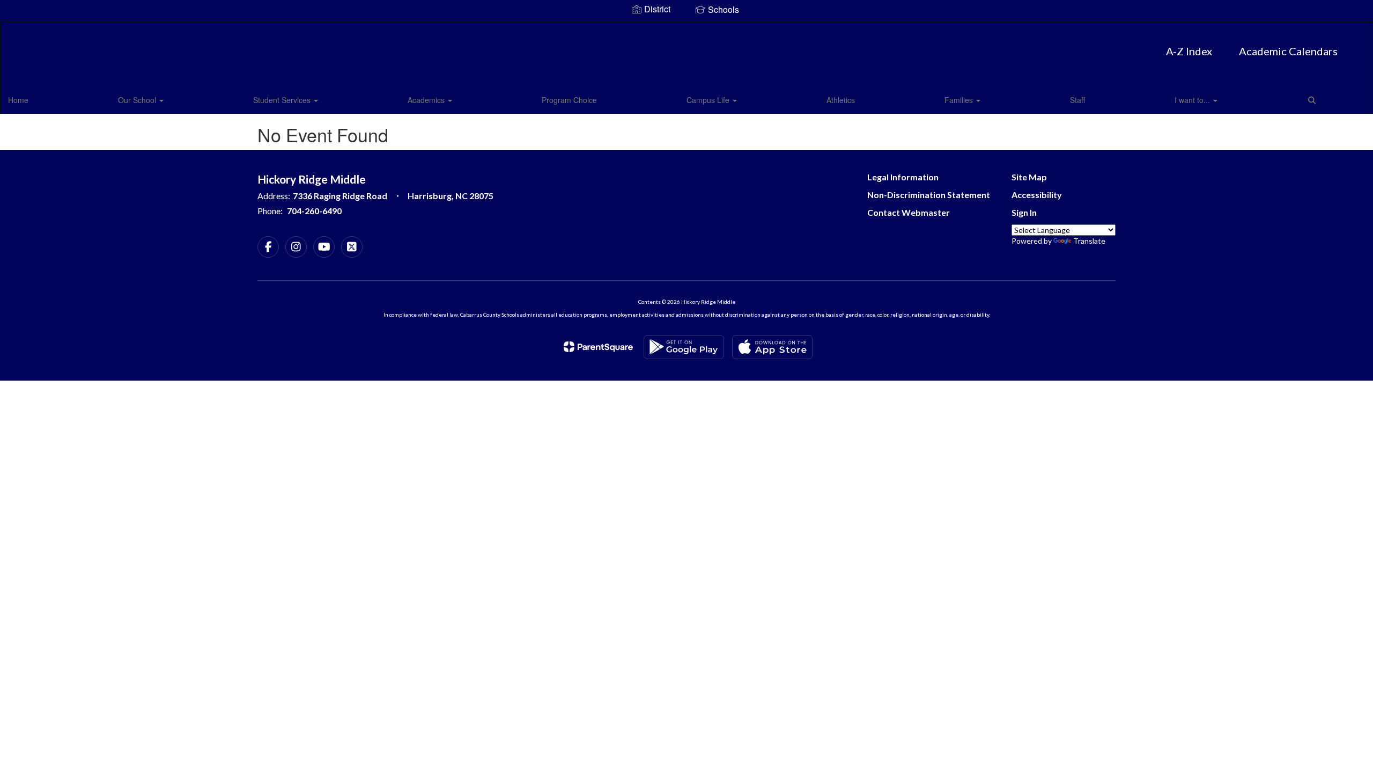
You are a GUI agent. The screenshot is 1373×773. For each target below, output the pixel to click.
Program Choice (569, 99)
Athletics (840, 99)
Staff (1077, 99)
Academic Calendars (1288, 51)
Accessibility (1037, 194)
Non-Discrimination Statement (928, 194)
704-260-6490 (314, 211)
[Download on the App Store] (772, 347)
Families (959, 99)
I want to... (1193, 99)
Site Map (1029, 177)
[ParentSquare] (598, 347)
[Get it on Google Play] (684, 347)
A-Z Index (1189, 51)
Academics (427, 99)
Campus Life (709, 99)
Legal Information (903, 177)
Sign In (1024, 212)
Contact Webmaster (908, 212)
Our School (138, 99)
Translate (1089, 240)
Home (18, 99)
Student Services (283, 99)
